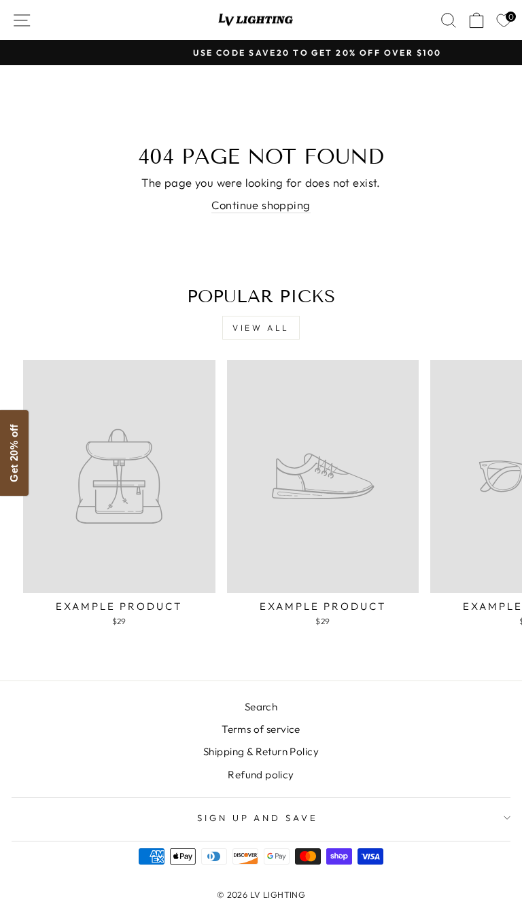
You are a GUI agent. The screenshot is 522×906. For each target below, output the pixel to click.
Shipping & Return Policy (261, 751)
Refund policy (261, 774)
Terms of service (261, 729)
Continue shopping (260, 205)
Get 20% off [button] (14, 453)
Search (261, 706)
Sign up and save (258, 817)
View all (261, 328)
